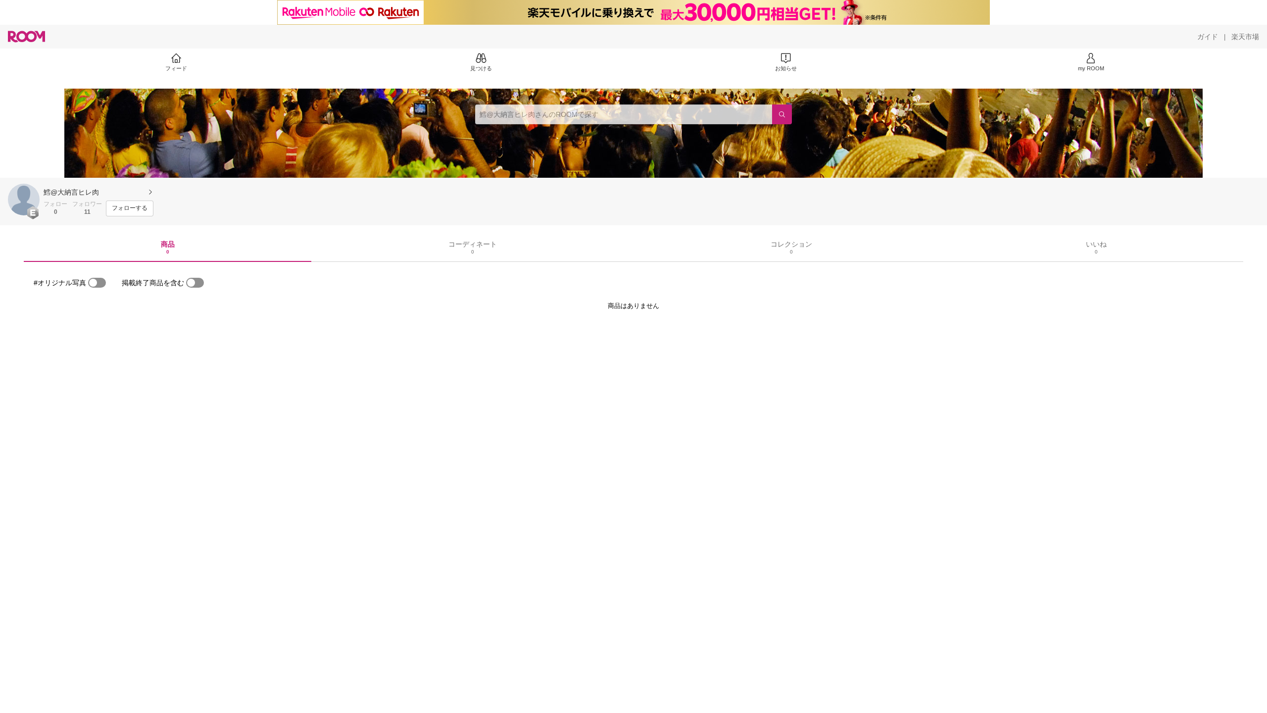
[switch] (97, 283)
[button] (24, 199)
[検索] (782, 114)
